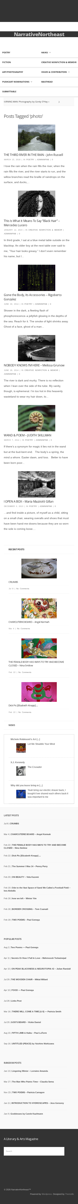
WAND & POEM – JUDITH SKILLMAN (27, 435)
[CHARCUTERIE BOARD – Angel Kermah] (39, 608)
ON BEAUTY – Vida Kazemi (25, 877)
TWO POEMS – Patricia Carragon (28, 1092)
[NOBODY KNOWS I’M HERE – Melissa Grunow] (36, 348)
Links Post (16, 1001)
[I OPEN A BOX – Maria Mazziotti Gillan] (36, 484)
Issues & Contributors (54, 72)
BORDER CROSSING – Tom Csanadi (30, 909)
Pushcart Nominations (15, 81)
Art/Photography (12, 72)
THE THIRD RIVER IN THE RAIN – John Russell (33, 155)
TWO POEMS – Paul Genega (26, 920)
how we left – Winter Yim (24, 898)
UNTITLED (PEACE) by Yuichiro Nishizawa (33, 1043)
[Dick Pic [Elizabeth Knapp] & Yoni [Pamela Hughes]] (39, 692)
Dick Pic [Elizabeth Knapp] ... (23, 705)
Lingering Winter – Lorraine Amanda (30, 1071)
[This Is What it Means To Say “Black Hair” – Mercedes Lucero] (36, 204)
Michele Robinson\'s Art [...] (25, 739)
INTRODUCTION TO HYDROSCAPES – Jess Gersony (38, 1103)
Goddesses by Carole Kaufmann (27, 1114)
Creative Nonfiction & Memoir (58, 62)
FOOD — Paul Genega (23, 990)
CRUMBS (13, 582)
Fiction (6, 62)
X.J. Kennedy (18, 762)
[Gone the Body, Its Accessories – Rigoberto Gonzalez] (36, 278)
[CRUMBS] (39, 568)
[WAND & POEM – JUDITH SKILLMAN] (36, 418)
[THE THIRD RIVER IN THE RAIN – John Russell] (36, 138)
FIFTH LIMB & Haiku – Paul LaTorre (29, 1033)
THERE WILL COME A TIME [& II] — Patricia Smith (36, 1011)
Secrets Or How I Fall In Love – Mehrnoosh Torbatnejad (38, 958)
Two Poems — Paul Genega (24, 947)
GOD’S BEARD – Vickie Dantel (26, 1022)
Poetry (6, 52)
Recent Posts (16, 549)
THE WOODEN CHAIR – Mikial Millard (29, 979)
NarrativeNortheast (39, 34)
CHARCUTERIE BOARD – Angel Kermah (29, 622)
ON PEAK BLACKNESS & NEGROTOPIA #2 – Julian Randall (41, 969)
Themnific (69, 1194)
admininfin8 (43, 160)
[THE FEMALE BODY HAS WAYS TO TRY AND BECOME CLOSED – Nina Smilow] (39, 648)
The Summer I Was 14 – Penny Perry (30, 866)
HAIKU (44, 52)
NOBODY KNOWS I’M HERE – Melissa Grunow (34, 365)
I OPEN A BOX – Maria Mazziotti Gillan (28, 501)
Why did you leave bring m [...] (27, 785)
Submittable (9, 91)
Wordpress (47, 1194)
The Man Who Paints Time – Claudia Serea (33, 1082)
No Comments (22, 589)
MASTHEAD (47, 81)
